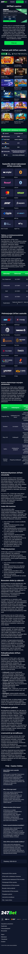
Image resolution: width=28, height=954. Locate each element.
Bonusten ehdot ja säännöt (8, 888)
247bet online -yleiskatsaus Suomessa (11, 876)
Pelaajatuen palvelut (7, 894)
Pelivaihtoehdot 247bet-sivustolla (10, 891)
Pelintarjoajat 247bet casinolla (9, 882)
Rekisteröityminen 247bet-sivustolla (10, 885)
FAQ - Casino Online (7, 900)
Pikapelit (16, 53)
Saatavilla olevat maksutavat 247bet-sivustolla (13, 879)
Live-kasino (9, 54)
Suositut (3, 53)
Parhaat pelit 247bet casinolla (9, 873)
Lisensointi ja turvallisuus (8, 897)
